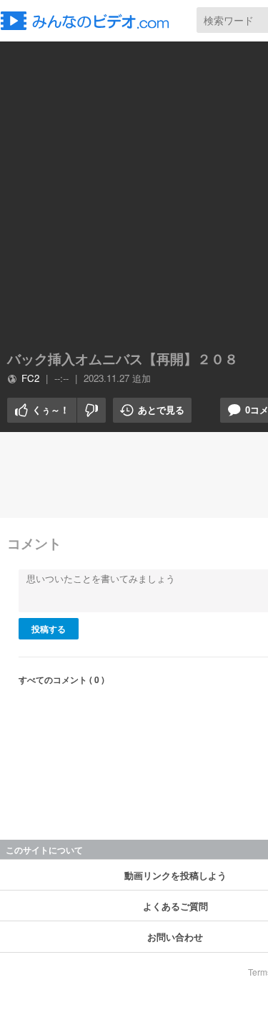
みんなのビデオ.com (89, 20)
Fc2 (30, 378)
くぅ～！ (38, 410)
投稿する (48, 628)
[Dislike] (91, 410)
